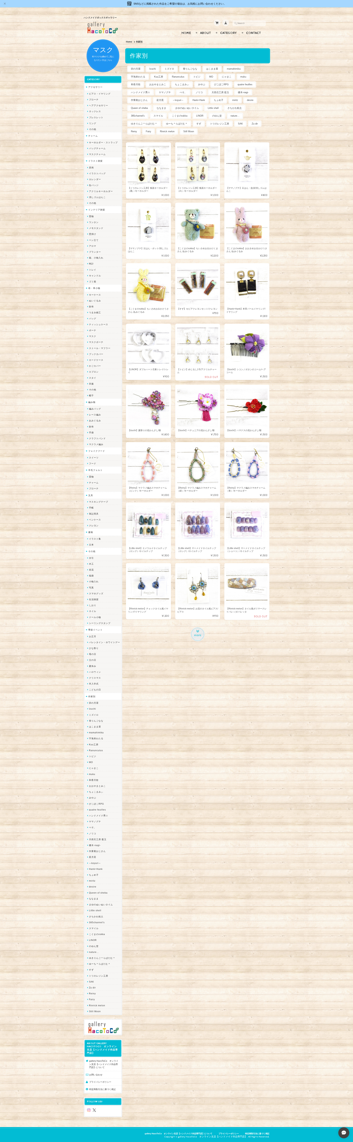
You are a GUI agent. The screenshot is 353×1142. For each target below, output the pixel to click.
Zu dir (255, 123)
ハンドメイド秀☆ (140, 92)
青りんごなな (190, 68)
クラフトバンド (97, 438)
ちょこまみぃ (182, 84)
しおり (92, 605)
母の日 (92, 654)
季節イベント (95, 630)
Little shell (213, 108)
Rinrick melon (167, 131)
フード (92, 463)
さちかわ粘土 (234, 108)
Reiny (134, 131)
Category (228, 33)
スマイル (158, 115)
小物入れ (94, 581)
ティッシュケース (98, 324)
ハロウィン (95, 672)
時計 (91, 263)
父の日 (92, 660)
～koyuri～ (178, 100)
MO (211, 76)
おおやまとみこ (157, 84)
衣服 (91, 384)
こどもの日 (95, 689)
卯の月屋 (135, 68)
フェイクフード (96, 451)
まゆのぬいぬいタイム (187, 108)
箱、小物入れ (96, 258)
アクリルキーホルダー (101, 191)
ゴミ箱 (92, 281)
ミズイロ (169, 68)
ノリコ (199, 92)
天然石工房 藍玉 (220, 92)
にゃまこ (226, 76)
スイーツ (94, 457)
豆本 (91, 544)
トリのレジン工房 (219, 123)
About (205, 33)
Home (186, 33)
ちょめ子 (218, 100)
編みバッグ (95, 409)
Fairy (148, 131)
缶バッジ (94, 185)
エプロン (94, 372)
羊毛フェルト (95, 470)
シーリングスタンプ (99, 623)
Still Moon (188, 131)
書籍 (90, 532)
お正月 (92, 636)
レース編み (95, 414)
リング (92, 123)
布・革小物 (94, 288)
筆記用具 (94, 514)
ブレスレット (96, 117)
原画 (91, 167)
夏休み (92, 666)
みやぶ (201, 84)
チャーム (93, 136)
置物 (91, 216)
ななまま (161, 108)
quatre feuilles (245, 84)
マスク (92, 336)
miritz (235, 100)
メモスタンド (96, 228)
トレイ (92, 270)
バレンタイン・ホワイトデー (104, 642)
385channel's (138, 115)
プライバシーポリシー (100, 1082)
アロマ (92, 246)
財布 (91, 306)
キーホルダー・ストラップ (103, 142)
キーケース (95, 295)
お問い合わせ (95, 1074)
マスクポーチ (96, 342)
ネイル (92, 611)
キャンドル (95, 275)
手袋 (91, 432)
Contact (253, 33)
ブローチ (94, 99)
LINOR (199, 115)
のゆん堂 (217, 115)
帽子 (91, 395)
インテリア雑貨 (96, 209)
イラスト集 (95, 539)
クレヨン (94, 525)
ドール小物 (95, 617)
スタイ (92, 378)
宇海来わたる (138, 76)
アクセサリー (95, 87)
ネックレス (95, 111)
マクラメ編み (96, 444)
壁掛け (92, 234)
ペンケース (95, 519)
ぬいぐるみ (95, 300)
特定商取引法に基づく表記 (102, 1089)
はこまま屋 (212, 68)
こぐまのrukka (179, 115)
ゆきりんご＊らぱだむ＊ (144, 123)
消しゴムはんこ (97, 197)
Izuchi (152, 68)
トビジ (196, 76)
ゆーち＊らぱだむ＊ (177, 123)
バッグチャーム (97, 148)
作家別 (91, 696)
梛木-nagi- (243, 92)
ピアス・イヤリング (99, 93)
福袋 (91, 575)
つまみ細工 (95, 312)
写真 (91, 587)
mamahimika (233, 68)
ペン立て (94, 240)
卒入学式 (94, 684)
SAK (240, 123)
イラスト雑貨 (95, 161)
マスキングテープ (98, 502)
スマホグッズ (96, 593)
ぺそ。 (183, 92)
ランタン (94, 222)
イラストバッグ (97, 173)
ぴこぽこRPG (221, 84)
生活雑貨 (94, 599)
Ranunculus (178, 76)
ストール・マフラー (99, 348)
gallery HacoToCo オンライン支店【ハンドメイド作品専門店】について (103, 1064)
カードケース (96, 360)
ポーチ (92, 330)
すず (198, 123)
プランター (95, 252)
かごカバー (95, 366)
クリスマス (95, 678)
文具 (90, 495)
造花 (91, 570)
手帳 (91, 507)
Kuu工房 (158, 76)
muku (243, 76)
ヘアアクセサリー (98, 105)
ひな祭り (94, 648)
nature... (235, 115)
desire (250, 100)
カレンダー (95, 179)
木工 (91, 564)
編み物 (91, 402)
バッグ (92, 318)
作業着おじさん (139, 100)
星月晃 (160, 100)
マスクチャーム (97, 154)
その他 (92, 129)
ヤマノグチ (165, 92)
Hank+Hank (198, 100)
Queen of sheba (139, 108)
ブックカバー (96, 354)
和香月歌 (135, 84)
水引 (91, 558)
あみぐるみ (95, 420)
